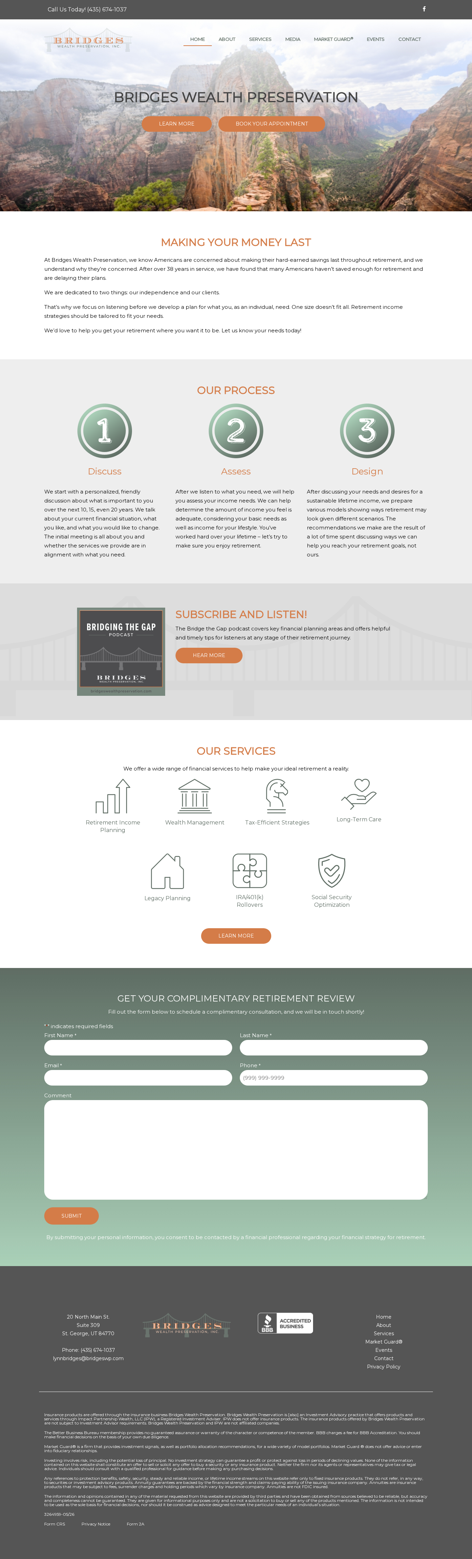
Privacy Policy (383, 1367)
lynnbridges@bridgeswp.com (88, 1358)
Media (292, 39)
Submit (72, 1216)
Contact (409, 39)
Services (260, 39)
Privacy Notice (96, 1523)
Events (376, 39)
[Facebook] (424, 9)
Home (197, 39)
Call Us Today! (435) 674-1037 (87, 9)
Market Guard (333, 39)
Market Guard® (384, 1342)
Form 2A (135, 1523)
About (227, 39)
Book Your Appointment (272, 124)
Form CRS (54, 1523)
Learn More (177, 124)
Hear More (209, 655)
